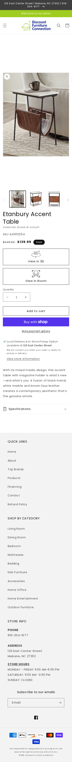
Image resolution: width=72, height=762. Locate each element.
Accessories (16, 581)
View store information (23, 359)
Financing (15, 487)
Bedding (13, 563)
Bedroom (14, 546)
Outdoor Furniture (21, 607)
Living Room (16, 529)
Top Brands (16, 469)
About (12, 461)
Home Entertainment (23, 598)
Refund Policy (17, 504)
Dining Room (17, 537)
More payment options (36, 331)
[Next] (68, 200)
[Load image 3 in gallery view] (54, 199)
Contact (14, 495)
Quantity (8, 289)
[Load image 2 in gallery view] (36, 199)
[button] (5, 25)
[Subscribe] (60, 702)
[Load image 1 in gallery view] (17, 199)
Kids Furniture (17, 572)
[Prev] (4, 200)
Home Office (17, 590)
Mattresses (16, 555)
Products (14, 478)
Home (12, 452)
